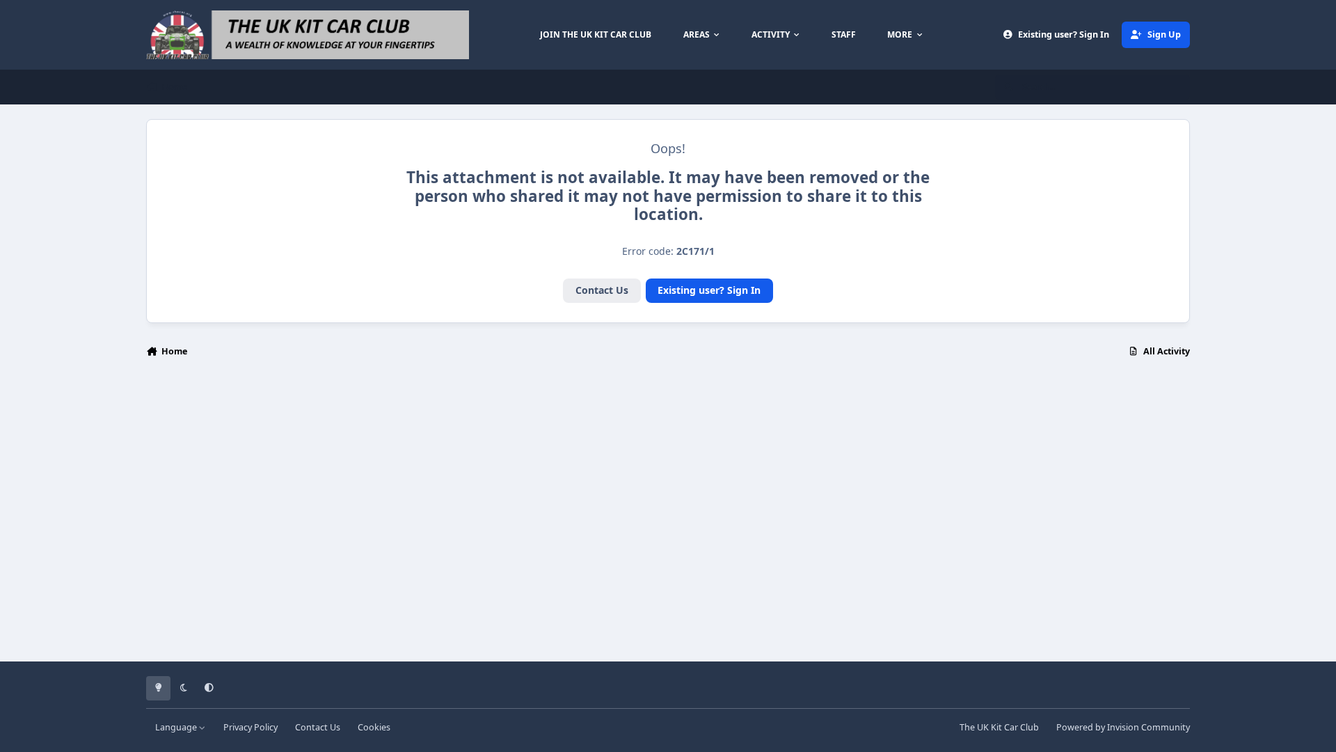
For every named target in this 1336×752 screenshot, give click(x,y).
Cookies (374, 727)
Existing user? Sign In (709, 290)
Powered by (1123, 727)
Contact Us (601, 290)
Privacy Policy (250, 727)
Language (177, 727)
